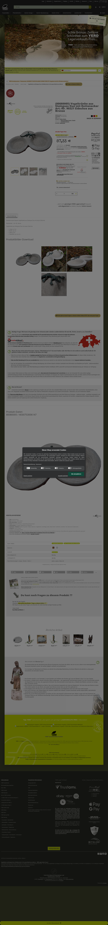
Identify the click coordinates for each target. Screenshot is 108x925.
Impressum (39, 464)
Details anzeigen (28, 475)
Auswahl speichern (63, 475)
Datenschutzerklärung (29, 464)
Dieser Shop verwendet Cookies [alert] (54, 450)
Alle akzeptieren (76, 474)
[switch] (28, 468)
